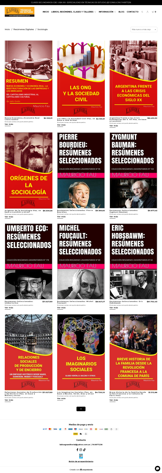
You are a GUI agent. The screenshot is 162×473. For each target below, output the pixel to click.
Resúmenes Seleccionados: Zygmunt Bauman (124, 211)
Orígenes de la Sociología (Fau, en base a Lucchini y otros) (23, 211)
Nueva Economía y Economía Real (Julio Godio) (22, 119)
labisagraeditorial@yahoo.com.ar (75, 445)
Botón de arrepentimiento (81, 461)
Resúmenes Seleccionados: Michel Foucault (75, 302)
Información (106, 12)
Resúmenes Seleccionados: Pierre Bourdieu (75, 211)
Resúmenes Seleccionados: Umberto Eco (19, 302)
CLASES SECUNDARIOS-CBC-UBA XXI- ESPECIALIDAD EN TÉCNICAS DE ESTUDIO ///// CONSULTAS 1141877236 (81, 2)
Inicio (46, 12)
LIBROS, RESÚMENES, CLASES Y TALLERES (72, 12)
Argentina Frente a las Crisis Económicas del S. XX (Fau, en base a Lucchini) (128, 119)
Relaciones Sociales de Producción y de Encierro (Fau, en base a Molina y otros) (23, 393)
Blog (121, 12)
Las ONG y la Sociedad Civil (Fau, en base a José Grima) (76, 119)
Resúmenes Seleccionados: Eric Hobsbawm (126, 302)
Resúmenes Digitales (23, 29)
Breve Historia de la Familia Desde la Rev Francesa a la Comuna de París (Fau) (128, 393)
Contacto (133, 12)
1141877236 (97, 445)
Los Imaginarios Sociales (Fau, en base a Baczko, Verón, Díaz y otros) (75, 393)
